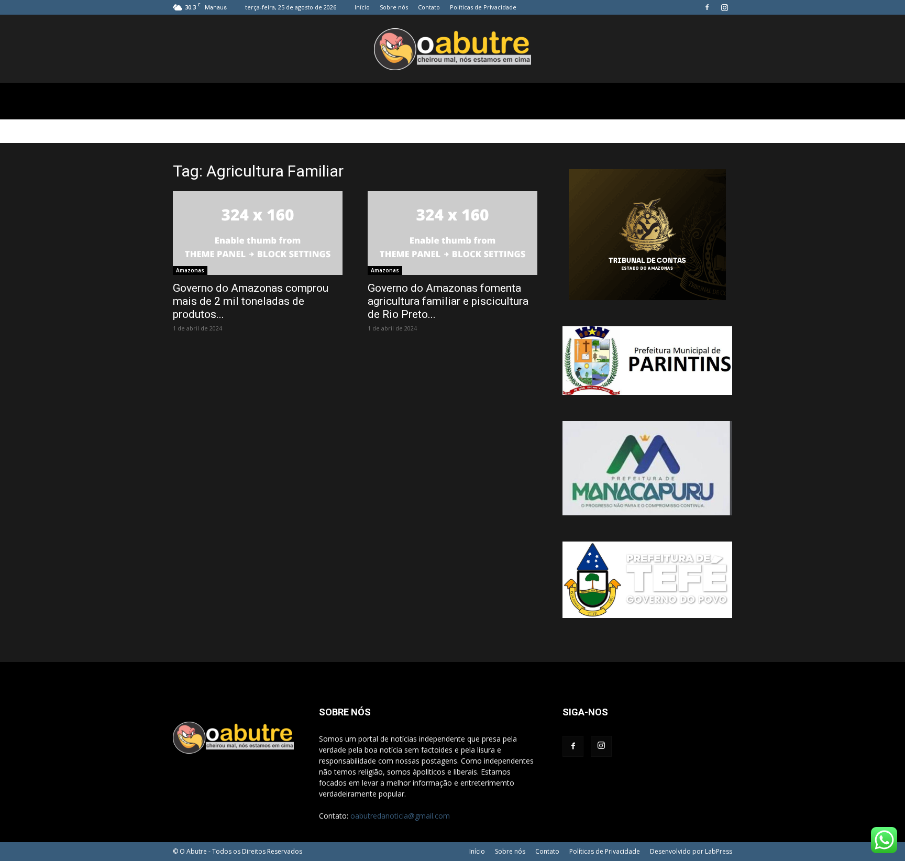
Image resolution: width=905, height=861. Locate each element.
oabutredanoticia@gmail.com (400, 816)
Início (362, 7)
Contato (429, 7)
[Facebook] (707, 7)
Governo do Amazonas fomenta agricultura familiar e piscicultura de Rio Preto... (448, 301)
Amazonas (190, 270)
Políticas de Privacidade (483, 7)
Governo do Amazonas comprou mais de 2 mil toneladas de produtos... (250, 301)
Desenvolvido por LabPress (691, 851)
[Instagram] (724, 7)
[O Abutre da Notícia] (452, 49)
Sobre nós (394, 7)
